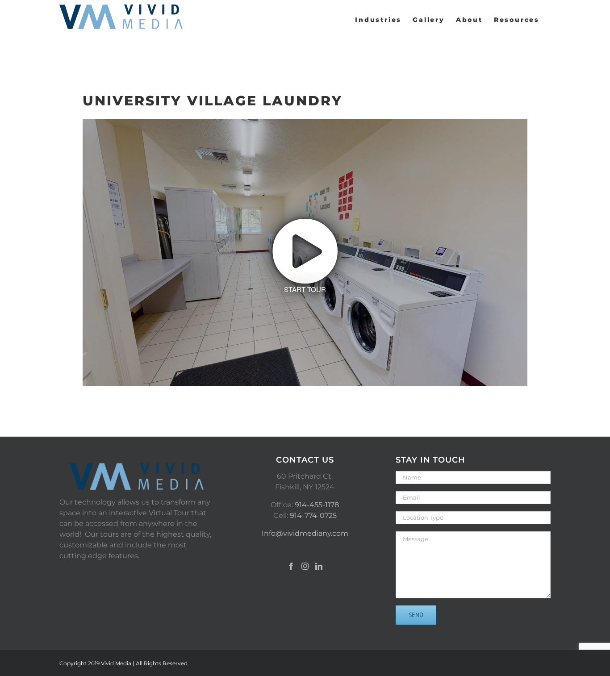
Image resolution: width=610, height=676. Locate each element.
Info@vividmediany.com (305, 533)
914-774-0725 (313, 515)
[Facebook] (291, 566)
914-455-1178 (317, 505)
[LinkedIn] (318, 566)
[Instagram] (305, 566)
